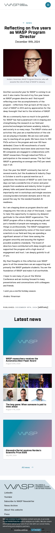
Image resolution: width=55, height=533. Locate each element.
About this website (13, 510)
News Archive (11, 506)
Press (7, 514)
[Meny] (48, 4)
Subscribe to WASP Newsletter (19, 501)
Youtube (8, 497)
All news (26, 468)
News (29, 23)
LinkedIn (8, 493)
